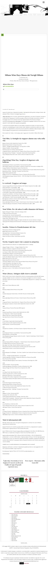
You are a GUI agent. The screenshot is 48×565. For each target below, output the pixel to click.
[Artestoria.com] (16, 479)
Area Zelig (13, 533)
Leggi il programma (18, 448)
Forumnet (13, 525)
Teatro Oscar (13, 539)
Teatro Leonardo (14, 531)
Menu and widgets (44, 2)
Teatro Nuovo (13, 520)
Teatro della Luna (14, 526)
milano (12, 80)
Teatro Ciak (13, 521)
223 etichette (18, 121)
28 (28, 503)
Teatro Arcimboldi (14, 515)
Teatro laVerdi (13, 517)
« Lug (10, 506)
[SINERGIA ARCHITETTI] (12, 484)
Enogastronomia (34, 80)
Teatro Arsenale (14, 540)
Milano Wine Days (17, 80)
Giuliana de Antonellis (24, 79)
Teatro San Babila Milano (15, 519)
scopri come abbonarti (14, 438)
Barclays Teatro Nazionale (16, 535)
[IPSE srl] (26, 479)
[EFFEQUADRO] (31, 479)
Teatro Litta (13, 534)
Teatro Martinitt (14, 528)
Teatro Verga (13, 538)
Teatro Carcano (14, 522)
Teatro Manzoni (14, 518)
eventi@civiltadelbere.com (29, 451)
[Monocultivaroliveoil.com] (21, 479)
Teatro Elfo (13, 524)
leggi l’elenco (22, 114)
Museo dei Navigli (25, 80)
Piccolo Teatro (14, 527)
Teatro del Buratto (14, 537)
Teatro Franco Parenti (15, 532)
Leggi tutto (26, 563)
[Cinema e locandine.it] (11, 479)
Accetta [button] (21, 563)
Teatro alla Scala (14, 514)
